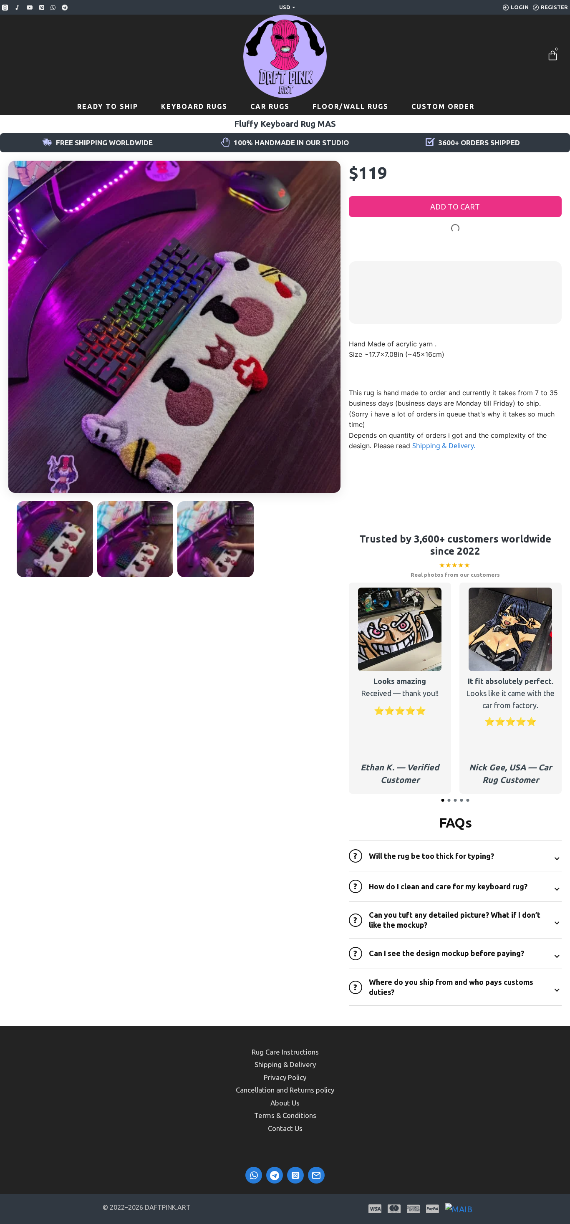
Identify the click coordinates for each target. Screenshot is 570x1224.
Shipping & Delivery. (443, 445)
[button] (167, 488)
